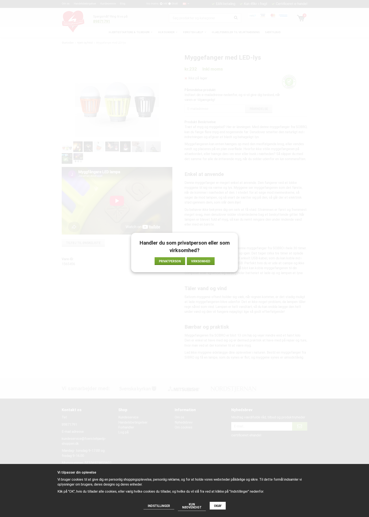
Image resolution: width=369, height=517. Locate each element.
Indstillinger (159, 506)
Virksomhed (200, 261)
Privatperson (170, 261)
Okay (217, 506)
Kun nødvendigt (192, 506)
